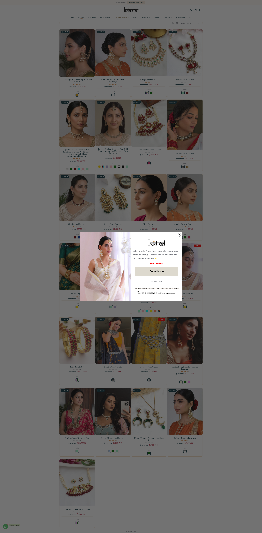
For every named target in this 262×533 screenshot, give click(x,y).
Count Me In (157, 271)
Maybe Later (157, 281)
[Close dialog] (179, 234)
